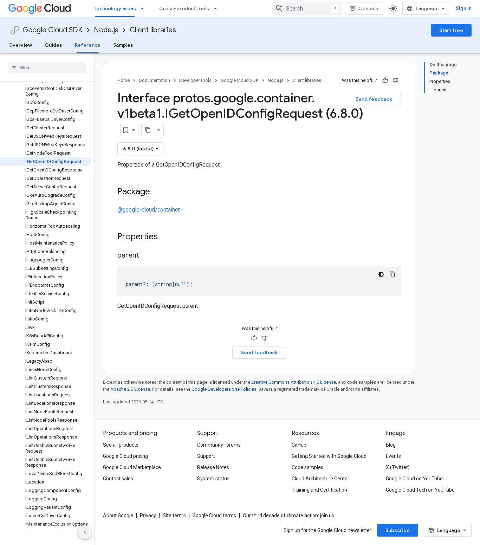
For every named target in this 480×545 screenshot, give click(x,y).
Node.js (106, 30)
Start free (451, 30)
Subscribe (397, 530)
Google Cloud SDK (52, 30)
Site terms (174, 515)
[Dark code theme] (381, 274)
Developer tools (195, 80)
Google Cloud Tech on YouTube (420, 490)
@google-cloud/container (148, 209)
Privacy (148, 515)
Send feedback (374, 99)
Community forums (219, 445)
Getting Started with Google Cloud (329, 456)
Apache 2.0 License (130, 389)
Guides (53, 45)
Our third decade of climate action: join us (288, 515)
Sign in (464, 8)
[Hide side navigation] (85, 532)
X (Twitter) (398, 467)
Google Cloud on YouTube (414, 478)
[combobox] (307, 8)
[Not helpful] (395, 80)
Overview (20, 45)
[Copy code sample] (392, 274)
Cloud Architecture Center (320, 478)
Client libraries (153, 30)
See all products (120, 445)
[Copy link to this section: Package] (157, 192)
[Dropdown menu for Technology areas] (144, 8)
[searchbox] (47, 67)
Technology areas (115, 8)
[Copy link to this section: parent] (146, 256)
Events (393, 456)
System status (213, 478)
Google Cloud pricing (125, 456)
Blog (391, 445)
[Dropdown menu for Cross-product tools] (217, 8)
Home (123, 80)
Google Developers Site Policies (224, 389)
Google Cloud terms (214, 515)
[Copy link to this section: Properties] (167, 237)
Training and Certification (319, 490)
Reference (87, 45)
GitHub (299, 445)
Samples (123, 45)
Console (368, 8)
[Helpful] (385, 80)
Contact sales (118, 478)
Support (206, 456)
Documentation (154, 80)
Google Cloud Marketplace (132, 467)
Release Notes (213, 467)
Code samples (307, 467)
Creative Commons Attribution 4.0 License (293, 382)
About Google (118, 515)
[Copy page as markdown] (148, 130)
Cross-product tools (184, 8)
